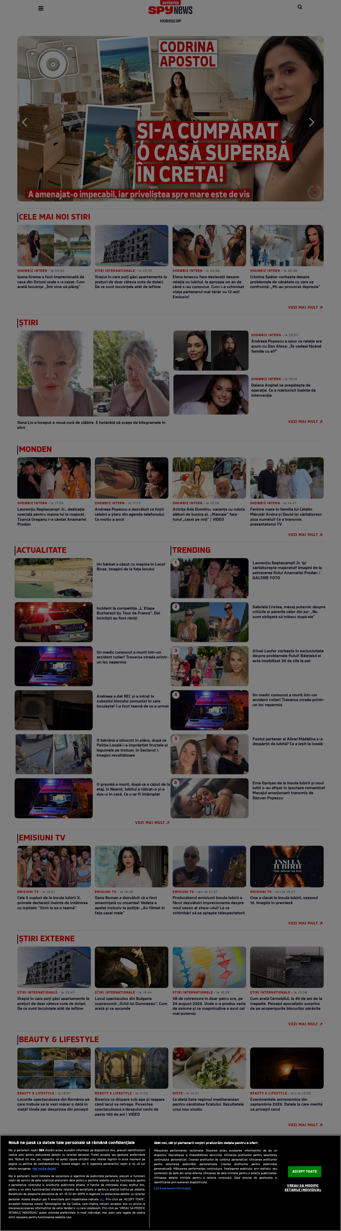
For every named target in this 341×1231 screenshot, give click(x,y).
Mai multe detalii (44, 1168)
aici (102, 1199)
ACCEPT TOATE (304, 1171)
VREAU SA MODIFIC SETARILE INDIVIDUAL (303, 1188)
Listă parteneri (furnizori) (172, 1188)
